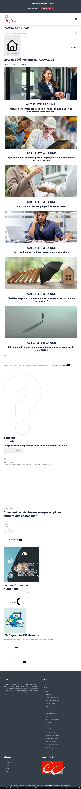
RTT (47, 707)
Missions (46, 688)
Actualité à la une (51, 729)
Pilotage (46, 691)
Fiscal (7, 771)
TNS (47, 716)
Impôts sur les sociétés (52, 719)
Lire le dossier (12, 602)
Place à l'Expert (50, 748)
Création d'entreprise (52, 697)
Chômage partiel (50, 703)
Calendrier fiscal (50, 732)
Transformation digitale (52, 738)
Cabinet (46, 684)
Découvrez (11, 648)
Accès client (47, 8)
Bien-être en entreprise (52, 744)
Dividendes (49, 722)
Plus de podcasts (13, 540)
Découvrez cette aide (59, 365)
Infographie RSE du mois (53, 735)
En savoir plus (69, 787)
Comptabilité (9, 762)
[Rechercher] (76, 33)
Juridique (8, 768)
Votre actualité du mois (15, 662)
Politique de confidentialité (35, 785)
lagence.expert (65, 785)
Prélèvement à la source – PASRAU (15, 64)
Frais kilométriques (51, 710)
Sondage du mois (51, 751)
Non (17, 450)
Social (7, 765)
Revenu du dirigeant (51, 713)
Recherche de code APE (52, 700)
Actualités (46, 726)
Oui (8, 450)
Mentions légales (22, 785)
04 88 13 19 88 (33, 8)
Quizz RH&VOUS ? (51, 741)
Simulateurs (47, 694)
